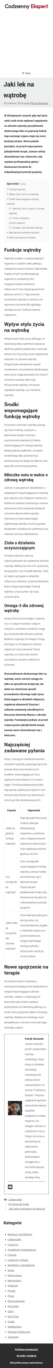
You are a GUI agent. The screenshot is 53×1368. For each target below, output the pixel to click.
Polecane (13, 1285)
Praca (11, 1295)
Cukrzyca (13, 1244)
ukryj (23, 184)
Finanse (12, 1254)
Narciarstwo (14, 1280)
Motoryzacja (15, 1275)
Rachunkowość (16, 1301)
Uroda (11, 1321)
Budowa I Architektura (20, 1234)
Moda (11, 1270)
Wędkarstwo (15, 1326)
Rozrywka (13, 1306)
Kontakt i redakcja (26, 1355)
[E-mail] (10, 1187)
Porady (12, 1290)
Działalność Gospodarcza (22, 1249)
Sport (11, 1311)
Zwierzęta (13, 1336)
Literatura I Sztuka (18, 1260)
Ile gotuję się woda (18, 1204)
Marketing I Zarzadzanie (21, 1265)
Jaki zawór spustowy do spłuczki (26, 1208)
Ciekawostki (15, 1199)
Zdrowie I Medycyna (19, 1331)
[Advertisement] (26, 41)
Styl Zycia (13, 1316)
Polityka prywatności (26, 1349)
